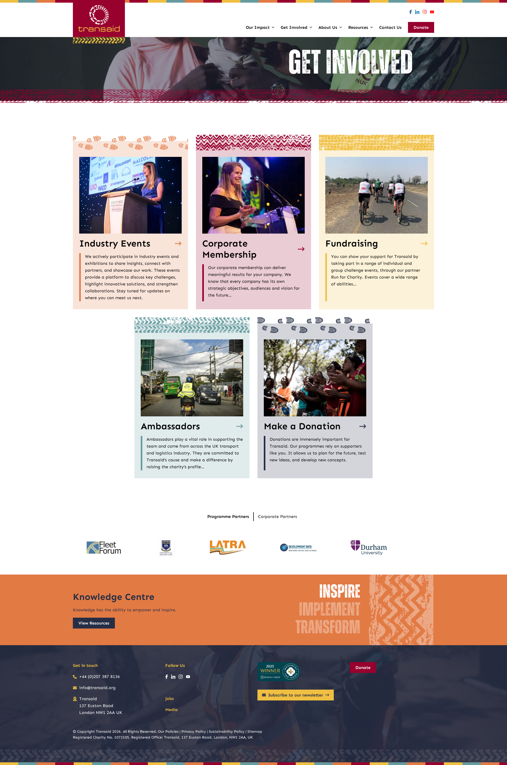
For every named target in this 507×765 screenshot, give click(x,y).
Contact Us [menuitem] (390, 27)
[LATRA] (228, 547)
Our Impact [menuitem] (258, 27)
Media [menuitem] (171, 709)
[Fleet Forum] (104, 547)
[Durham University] (369, 547)
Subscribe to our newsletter (295, 695)
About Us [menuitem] (327, 27)
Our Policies (168, 731)
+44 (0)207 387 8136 (99, 676)
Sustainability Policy (227, 731)
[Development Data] (298, 547)
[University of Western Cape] (166, 547)
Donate (362, 667)
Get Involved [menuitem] (294, 27)
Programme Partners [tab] (228, 516)
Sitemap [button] (254, 731)
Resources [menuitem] (358, 27)
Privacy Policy (193, 731)
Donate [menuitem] (421, 27)
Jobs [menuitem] (169, 698)
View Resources (93, 623)
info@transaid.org (97, 687)
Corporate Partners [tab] (277, 516)
